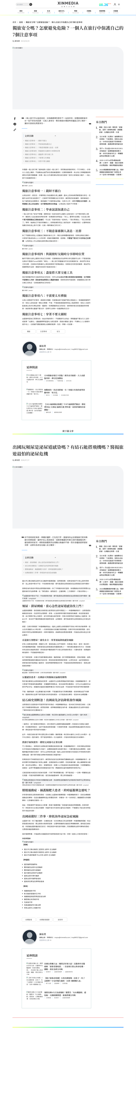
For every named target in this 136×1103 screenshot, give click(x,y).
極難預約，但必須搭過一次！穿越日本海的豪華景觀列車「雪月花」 (64, 391)
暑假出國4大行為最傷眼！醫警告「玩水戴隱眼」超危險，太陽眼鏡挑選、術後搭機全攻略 (65, 993)
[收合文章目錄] (55, 136)
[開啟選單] (118, 4)
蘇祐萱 (17, 41)
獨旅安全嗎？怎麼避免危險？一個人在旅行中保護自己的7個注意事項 (54, 22)
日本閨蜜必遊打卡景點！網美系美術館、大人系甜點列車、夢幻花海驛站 (64, 377)
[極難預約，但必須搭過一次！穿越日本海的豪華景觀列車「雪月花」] (34, 394)
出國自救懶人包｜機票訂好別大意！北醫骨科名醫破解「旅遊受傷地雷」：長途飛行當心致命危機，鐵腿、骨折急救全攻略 (64, 966)
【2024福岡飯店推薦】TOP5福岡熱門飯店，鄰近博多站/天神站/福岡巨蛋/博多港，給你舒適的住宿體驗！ (64, 407)
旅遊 (21, 22)
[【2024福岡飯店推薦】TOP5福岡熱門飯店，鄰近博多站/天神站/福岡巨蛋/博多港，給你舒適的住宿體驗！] (34, 409)
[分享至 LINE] (14, 124)
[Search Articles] (30, 4)
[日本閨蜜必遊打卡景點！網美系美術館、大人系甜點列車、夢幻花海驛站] (34, 380)
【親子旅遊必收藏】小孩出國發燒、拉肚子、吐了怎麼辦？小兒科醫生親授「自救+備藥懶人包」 (64, 979)
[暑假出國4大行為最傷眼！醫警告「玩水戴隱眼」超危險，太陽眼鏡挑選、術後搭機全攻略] (34, 997)
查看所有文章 (44, 352)
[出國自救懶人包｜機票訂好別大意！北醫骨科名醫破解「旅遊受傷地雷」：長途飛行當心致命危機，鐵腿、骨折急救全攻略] (34, 968)
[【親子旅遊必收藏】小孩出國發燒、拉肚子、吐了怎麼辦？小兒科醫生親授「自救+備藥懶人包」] (34, 983)
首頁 (14, 22)
